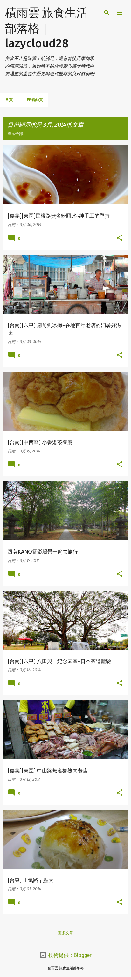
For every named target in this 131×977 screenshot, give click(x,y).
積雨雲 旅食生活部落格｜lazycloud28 (46, 27)
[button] (119, 238)
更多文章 (65, 933)
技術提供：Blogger (69, 955)
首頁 (9, 100)
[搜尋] (107, 12)
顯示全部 (15, 133)
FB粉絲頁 (35, 100)
